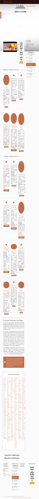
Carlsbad (4, 419)
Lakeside (12, 412)
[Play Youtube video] (10, 46)
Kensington (13, 390)
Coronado (8, 381)
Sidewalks (21, 248)
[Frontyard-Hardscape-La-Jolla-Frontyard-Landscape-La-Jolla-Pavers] (6, 80)
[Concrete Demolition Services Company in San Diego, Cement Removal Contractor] (21, 208)
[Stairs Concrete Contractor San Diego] (21, 285)
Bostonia (4, 411)
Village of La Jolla (23, 429)
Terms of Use (29, 497)
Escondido (9, 419)
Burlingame (5, 415)
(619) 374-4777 (32, 6)
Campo (4, 416)
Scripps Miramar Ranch (23, 379)
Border (4, 407)
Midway (12, 437)
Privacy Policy (24, 497)
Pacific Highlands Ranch (16, 444)
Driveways (14, 78)
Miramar (16, 377)
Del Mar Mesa (8, 392)
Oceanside (16, 429)
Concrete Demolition (21, 216)
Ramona (19, 394)
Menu (6, 13)
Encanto (8, 416)
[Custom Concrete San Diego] (14, 246)
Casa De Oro (4, 428)
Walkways (6, 125)
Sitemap (19, 497)
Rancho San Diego (19, 405)
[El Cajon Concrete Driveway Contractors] (6, 285)
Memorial (12, 434)
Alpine (4, 380)
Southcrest (24, 407)
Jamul (12, 385)
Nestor (16, 406)
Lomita (12, 429)
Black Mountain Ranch (5, 402)
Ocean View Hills (16, 427)
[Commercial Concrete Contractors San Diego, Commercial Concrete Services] (21, 166)
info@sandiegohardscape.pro (7, 2)
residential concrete (19, 339)
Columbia (8, 380)
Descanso (9, 394)
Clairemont (5, 438)
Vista (23, 432)
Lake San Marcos (12, 410)
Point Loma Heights (19, 388)
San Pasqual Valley (19, 429)
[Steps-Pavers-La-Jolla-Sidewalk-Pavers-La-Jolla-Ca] (6, 117)
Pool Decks (21, 128)
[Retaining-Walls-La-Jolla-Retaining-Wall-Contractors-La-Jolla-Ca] (14, 118)
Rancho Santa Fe (19, 409)
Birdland (4, 399)
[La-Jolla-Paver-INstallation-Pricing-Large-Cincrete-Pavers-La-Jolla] (21, 119)
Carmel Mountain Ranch (5, 422)
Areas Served (15, 497)
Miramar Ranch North (16, 380)
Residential (14, 165)
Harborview (13, 380)
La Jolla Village (12, 396)
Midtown (12, 436)
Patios (21, 78)
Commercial (21, 175)
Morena (16, 393)
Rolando (19, 414)
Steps (21, 290)
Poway (19, 390)
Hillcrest (12, 381)
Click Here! (22, 62)
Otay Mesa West (15, 437)
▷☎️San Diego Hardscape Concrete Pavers (20, 7)
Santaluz (19, 437)
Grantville (8, 436)
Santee (19, 438)
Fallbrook (8, 423)
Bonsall (4, 406)
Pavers (6, 87)
